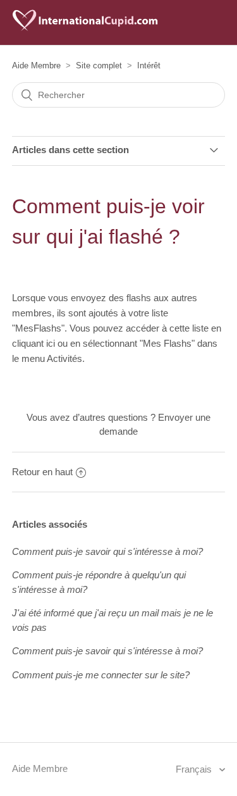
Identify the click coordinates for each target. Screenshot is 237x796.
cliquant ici (35, 343)
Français (195, 769)
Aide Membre (36, 65)
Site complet (99, 65)
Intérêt (149, 65)
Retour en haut (42, 471)
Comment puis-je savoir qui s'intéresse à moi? (107, 551)
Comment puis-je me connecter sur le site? (101, 674)
